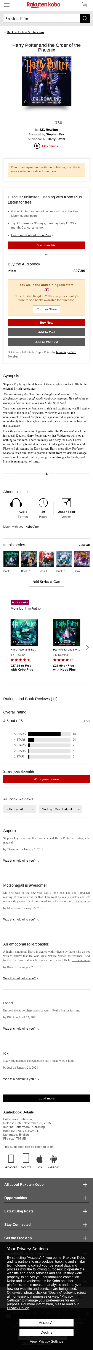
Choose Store (47, 309)
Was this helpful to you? (19, 860)
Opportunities (15, 1198)
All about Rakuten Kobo (24, 1184)
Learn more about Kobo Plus (31, 235)
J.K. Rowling (48, 129)
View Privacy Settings (46, 1341)
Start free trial (46, 245)
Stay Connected (17, 1224)
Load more (47, 1098)
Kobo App (32, 526)
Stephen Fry (55, 134)
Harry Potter (56, 139)
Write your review (46, 779)
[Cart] (84, 4)
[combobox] (19, 809)
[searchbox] (46, 18)
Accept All (46, 1323)
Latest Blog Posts (19, 1211)
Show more (81, 901)
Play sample (50, 146)
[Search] (85, 18)
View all (84, 545)
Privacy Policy (18, 1308)
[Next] (87, 647)
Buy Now (46, 322)
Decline (47, 1332)
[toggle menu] (7, 4)
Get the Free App (18, 1238)
